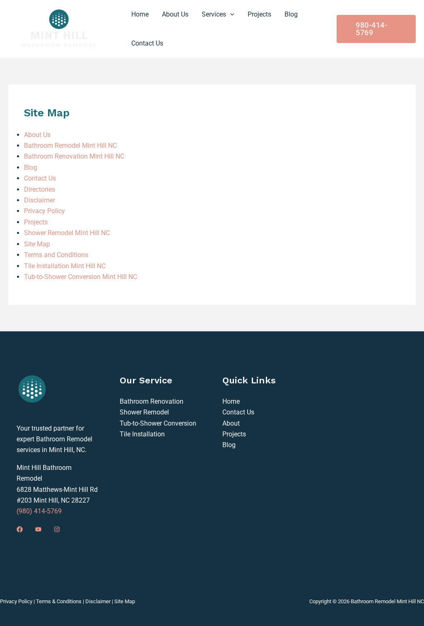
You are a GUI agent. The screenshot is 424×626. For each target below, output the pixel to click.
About (231, 423)
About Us (37, 135)
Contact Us (40, 178)
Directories (39, 189)
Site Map (37, 244)
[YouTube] (38, 529)
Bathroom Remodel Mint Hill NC (70, 145)
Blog (30, 167)
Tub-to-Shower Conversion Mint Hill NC (80, 277)
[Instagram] (57, 529)
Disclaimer (39, 200)
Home (231, 401)
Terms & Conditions (59, 601)
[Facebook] (20, 529)
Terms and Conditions (56, 255)
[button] (230, 14)
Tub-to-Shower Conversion (158, 423)
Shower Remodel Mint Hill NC (67, 233)
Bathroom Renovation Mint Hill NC (74, 156)
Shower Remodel (144, 412)
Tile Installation (142, 434)
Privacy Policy (44, 211)
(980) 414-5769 (39, 511)
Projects (36, 222)
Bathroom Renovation (151, 401)
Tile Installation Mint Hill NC (65, 266)
